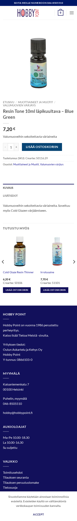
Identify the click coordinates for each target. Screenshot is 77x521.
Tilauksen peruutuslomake (21, 482)
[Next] (73, 269)
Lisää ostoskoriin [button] (17, 290)
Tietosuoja (10, 487)
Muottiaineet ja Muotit (35, 102)
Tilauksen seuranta (16, 477)
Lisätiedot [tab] (10, 195)
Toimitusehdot (13, 472)
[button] (60, 12)
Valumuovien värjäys (19, 105)
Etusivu (8, 102)
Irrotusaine (47, 272)
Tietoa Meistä (27, 335)
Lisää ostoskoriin (42, 147)
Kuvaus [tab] (8, 187)
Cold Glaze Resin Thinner (18, 272)
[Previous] (3, 269)
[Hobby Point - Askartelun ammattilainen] (32, 13)
